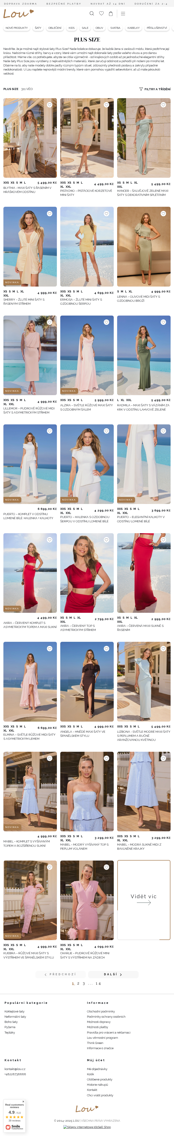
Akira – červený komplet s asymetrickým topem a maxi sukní (30, 625)
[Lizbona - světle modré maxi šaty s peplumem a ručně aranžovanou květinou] (144, 681)
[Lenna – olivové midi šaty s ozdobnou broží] (144, 246)
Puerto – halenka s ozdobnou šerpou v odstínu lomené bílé (84, 519)
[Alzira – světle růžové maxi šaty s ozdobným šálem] (87, 355)
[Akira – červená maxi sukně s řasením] (144, 573)
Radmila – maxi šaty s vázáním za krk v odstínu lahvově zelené (143, 407)
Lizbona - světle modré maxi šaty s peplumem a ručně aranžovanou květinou (143, 736)
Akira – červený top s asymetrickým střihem (78, 628)
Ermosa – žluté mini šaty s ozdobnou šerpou (81, 301)
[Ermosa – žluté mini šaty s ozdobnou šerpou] (87, 246)
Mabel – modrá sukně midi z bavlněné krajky (139, 846)
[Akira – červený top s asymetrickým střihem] (87, 573)
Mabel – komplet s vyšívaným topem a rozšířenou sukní (26, 843)
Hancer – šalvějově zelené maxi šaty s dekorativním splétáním (142, 193)
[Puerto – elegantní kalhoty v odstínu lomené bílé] (144, 464)
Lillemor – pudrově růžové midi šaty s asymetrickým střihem (29, 410)
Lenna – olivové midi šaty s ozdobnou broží (138, 298)
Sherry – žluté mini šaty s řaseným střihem (23, 301)
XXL (68, 186)
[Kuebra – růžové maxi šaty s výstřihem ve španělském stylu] (30, 900)
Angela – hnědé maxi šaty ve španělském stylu (82, 733)
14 (99, 983)
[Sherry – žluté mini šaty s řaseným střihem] (30, 246)
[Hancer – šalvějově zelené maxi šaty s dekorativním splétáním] (144, 137)
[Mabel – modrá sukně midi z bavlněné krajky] (144, 791)
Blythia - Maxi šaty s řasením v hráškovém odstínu (27, 190)
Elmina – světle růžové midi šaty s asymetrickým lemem (29, 736)
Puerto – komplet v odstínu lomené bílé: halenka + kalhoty (28, 516)
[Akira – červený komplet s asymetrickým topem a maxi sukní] (30, 573)
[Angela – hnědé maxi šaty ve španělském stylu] (87, 681)
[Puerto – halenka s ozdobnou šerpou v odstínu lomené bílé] (87, 464)
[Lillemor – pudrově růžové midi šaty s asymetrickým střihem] (30, 355)
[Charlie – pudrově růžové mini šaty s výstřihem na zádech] (87, 900)
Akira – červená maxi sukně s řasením (140, 628)
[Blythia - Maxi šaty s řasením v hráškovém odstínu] (30, 137)
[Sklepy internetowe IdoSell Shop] (87, 1127)
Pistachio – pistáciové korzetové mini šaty (86, 193)
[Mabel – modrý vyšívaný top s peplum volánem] (87, 791)
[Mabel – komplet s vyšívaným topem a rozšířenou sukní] (30, 791)
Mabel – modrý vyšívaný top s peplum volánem (84, 846)
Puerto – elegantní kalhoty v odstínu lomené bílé (141, 519)
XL (62, 186)
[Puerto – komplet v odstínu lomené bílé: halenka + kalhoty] (30, 464)
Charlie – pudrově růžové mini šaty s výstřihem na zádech (84, 955)
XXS (6, 182)
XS (12, 182)
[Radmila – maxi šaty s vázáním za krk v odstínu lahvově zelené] (144, 355)
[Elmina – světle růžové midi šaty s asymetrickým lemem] (30, 681)
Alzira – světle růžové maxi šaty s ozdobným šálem (86, 407)
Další (111, 974)
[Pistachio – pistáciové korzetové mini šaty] (87, 137)
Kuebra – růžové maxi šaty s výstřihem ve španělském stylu (28, 955)
